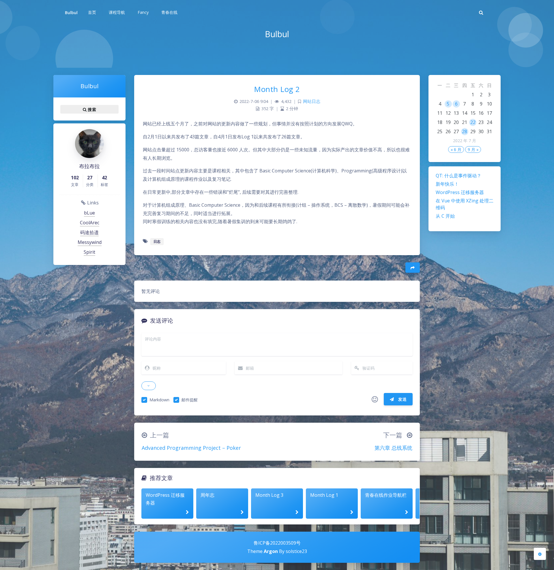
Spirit (89, 252)
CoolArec (89, 222)
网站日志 (311, 101)
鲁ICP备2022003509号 (277, 543)
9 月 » (473, 149)
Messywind (90, 242)
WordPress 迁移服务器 (460, 192)
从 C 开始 (445, 216)
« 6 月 (456, 149)
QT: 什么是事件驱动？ (458, 175)
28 (464, 131)
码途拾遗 (89, 232)
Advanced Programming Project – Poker (191, 447)
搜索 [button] (91, 109)
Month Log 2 (277, 89)
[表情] (375, 399)
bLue (89, 213)
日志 (157, 241)
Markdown (159, 399)
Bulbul (71, 12)
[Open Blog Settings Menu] (540, 554)
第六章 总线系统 (393, 447)
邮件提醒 (189, 399)
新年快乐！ (447, 184)
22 (473, 122)
